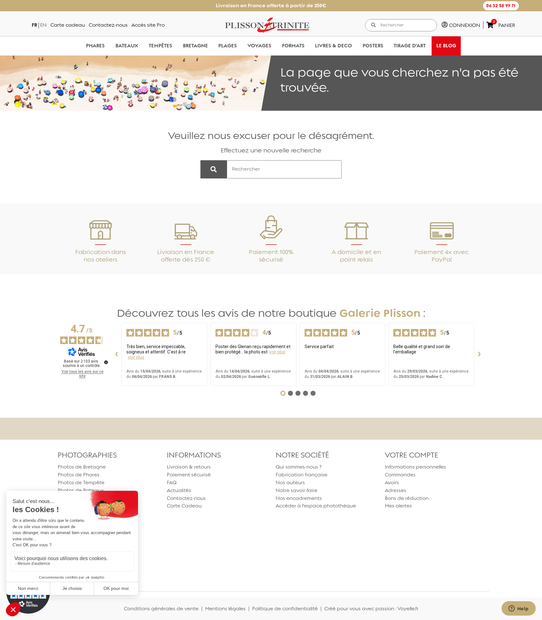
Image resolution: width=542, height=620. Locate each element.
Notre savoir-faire (296, 490)
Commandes (400, 475)
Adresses (395, 490)
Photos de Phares (78, 475)
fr (34, 25)
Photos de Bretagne (82, 467)
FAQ (172, 482)
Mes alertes (398, 506)
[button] (501, 5)
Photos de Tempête (81, 482)
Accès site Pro (148, 25)
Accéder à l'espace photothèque (316, 506)
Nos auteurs (290, 482)
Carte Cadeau (184, 506)
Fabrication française (301, 475)
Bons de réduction (407, 498)
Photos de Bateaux (81, 490)
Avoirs (392, 482)
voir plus (136, 357)
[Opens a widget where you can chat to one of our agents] (518, 609)
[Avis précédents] (116, 354)
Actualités (179, 490)
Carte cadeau (67, 25)
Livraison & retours (189, 467)
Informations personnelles (415, 467)
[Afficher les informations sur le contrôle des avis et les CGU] (106, 362)
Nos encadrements (299, 498)
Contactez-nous (108, 25)
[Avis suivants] (479, 354)
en (43, 25)
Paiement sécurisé (189, 475)
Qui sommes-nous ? (298, 467)
